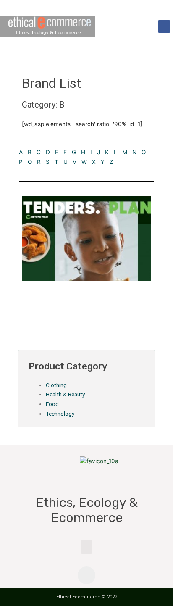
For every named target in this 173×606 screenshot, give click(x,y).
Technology (60, 413)
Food (52, 403)
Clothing (56, 385)
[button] (150, 26)
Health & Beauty (65, 394)
